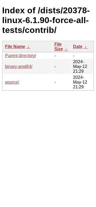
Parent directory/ (20, 55)
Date (77, 46)
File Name (15, 46)
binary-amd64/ (18, 66)
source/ (12, 82)
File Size (58, 46)
